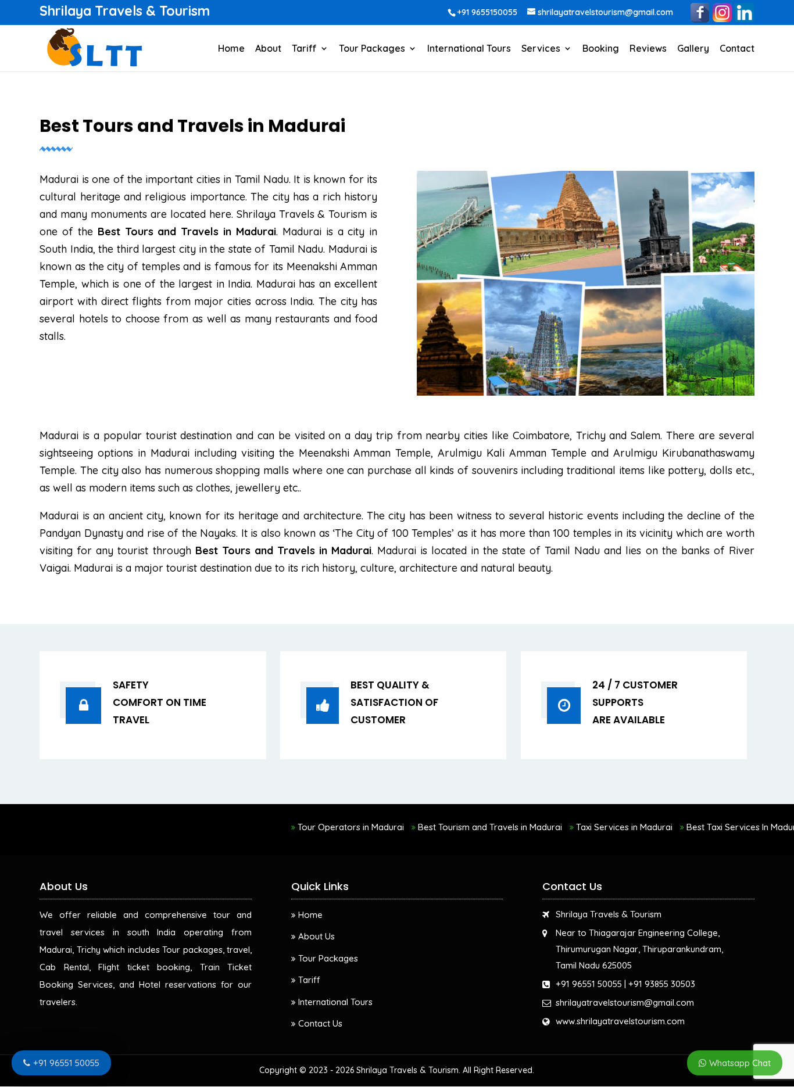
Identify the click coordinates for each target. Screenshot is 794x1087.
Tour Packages (372, 49)
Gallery (693, 49)
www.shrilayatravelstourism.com (620, 1021)
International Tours (469, 49)
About (268, 49)
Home (231, 49)
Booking (600, 49)
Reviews (648, 49)
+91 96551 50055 (589, 983)
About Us (316, 936)
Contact (737, 49)
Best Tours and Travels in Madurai (187, 231)
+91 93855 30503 (661, 983)
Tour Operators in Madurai (324, 827)
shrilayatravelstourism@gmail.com (625, 1002)
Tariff (304, 49)
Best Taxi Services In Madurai (718, 827)
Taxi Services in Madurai (597, 827)
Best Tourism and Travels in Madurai (463, 827)
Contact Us (320, 1023)
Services (540, 49)
